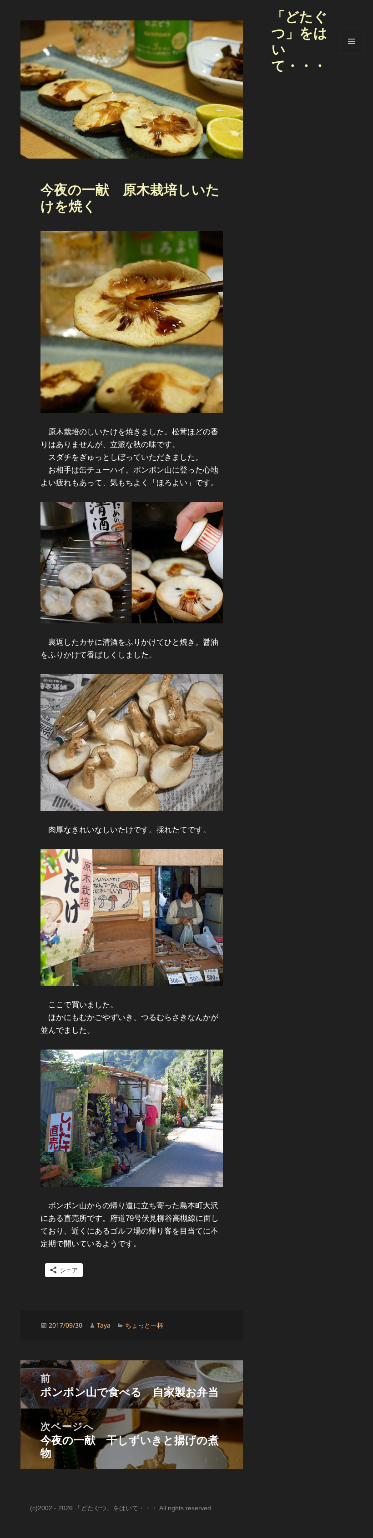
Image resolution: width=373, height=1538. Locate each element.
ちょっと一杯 (144, 1325)
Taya (104, 1325)
